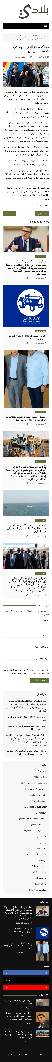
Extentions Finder (39, 795)
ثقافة (44, 836)
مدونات (43, 884)
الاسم (46, 635)
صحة (44, 848)
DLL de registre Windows (35, 783)
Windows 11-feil (39, 825)
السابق (41, 213)
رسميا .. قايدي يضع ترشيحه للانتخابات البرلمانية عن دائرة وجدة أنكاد (27, 727)
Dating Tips (41, 777)
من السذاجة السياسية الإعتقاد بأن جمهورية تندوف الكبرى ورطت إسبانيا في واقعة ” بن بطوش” (18, 1016)
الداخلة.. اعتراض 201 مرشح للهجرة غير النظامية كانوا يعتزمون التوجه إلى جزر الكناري (26, 528)
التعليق (45, 620)
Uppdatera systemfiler (37, 807)
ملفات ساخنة (20, 57)
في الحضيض (41, 866)
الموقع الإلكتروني (42, 659)
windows (43, 813)
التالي (10, 213)
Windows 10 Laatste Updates (33, 819)
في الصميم (42, 872)
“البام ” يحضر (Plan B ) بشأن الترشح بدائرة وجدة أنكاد (26, 718)
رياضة (44, 842)
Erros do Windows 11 (37, 789)
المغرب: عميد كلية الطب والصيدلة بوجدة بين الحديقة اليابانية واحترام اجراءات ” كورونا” (18, 1034)
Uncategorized (40, 801)
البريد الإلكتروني (42, 647)
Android (43, 771)
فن (45, 860)
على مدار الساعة (39, 854)
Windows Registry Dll (37, 831)
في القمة (43, 878)
